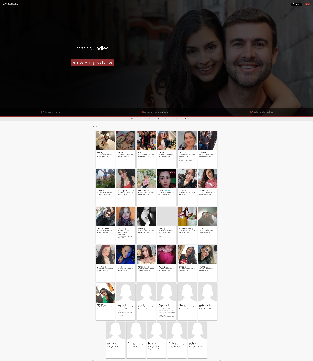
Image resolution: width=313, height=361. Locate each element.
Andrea (110, 343)
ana (139, 152)
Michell (121, 152)
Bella (180, 158)
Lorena (202, 190)
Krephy (100, 152)
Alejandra (203, 305)
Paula (171, 343)
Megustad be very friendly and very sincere (125, 237)
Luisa (99, 190)
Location (167, 119)
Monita (121, 305)
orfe (140, 305)
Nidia (181, 152)
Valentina (162, 305)
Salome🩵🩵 (164, 190)
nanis (140, 229)
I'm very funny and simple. (185, 160)
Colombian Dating (129, 119)
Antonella (142, 267)
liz (118, 267)
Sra (159, 234)
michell (161, 152)
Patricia (161, 267)
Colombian (152, 119)
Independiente (121, 234)
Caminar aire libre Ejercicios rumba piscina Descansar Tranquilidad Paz (125, 314)
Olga (181, 305)
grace (181, 267)
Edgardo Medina (104, 229)
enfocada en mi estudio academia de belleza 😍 (166, 310)
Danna (202, 267)
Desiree (100, 267)
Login (307, 4)
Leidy (181, 190)
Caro (130, 343)
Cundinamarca (177, 119)
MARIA (100, 305)
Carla (191, 343)
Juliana (202, 152)
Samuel (202, 229)
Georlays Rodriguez (125, 190)
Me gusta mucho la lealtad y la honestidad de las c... (156, 349)
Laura (150, 343)
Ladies (160, 119)
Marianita (142, 190)
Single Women (142, 119)
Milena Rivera (185, 229)
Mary (160, 229)
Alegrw (160, 236)
